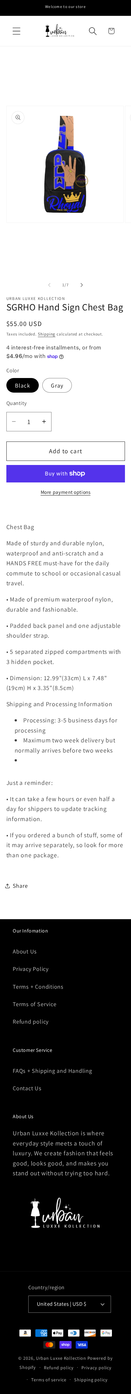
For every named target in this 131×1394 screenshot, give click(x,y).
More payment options (66, 492)
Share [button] (20, 885)
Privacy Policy (31, 968)
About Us (25, 951)
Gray (57, 385)
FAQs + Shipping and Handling (52, 1070)
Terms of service (48, 1380)
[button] (16, 31)
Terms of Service (34, 1004)
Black (23, 385)
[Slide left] (49, 285)
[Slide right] (82, 285)
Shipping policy (91, 1380)
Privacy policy (96, 1367)
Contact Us (27, 1088)
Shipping (46, 334)
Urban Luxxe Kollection (61, 1358)
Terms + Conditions (38, 986)
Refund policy (31, 1021)
